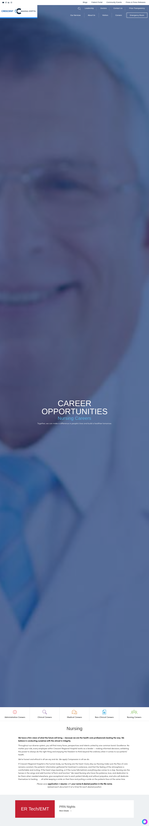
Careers (118, 15)
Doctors (103, 8)
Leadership (89, 8)
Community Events (114, 2)
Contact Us (117, 8)
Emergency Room (137, 15)
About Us (91, 15)
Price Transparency (137, 8)
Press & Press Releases (135, 2)
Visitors (105, 15)
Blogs (85, 2)
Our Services (75, 15)
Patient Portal (96, 2)
